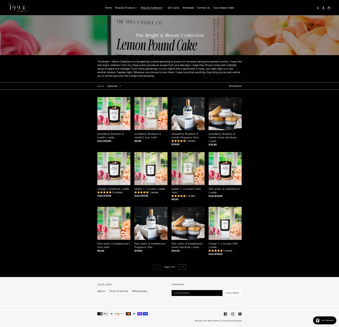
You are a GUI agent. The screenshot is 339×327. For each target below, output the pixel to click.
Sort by (100, 86)
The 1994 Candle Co (212, 320)
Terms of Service (118, 291)
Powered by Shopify (232, 320)
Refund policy (139, 291)
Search (101, 291)
